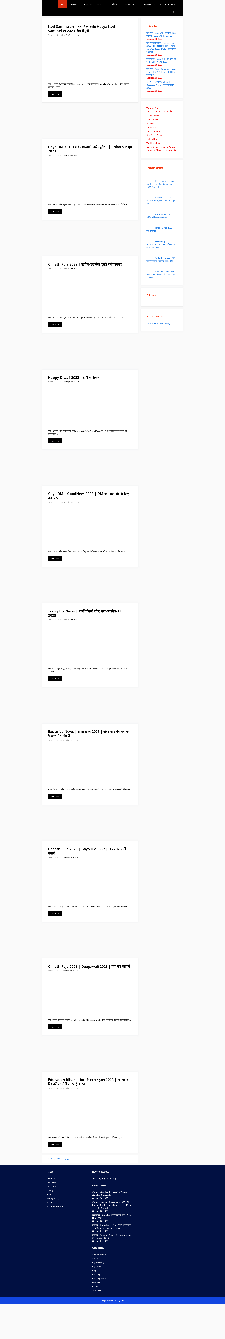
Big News (96, 1266)
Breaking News (99, 1278)
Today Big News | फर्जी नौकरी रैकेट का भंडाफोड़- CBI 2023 (86, 613)
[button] (174, 12)
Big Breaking (98, 1262)
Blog (94, 1270)
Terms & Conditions (147, 4)
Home (62, 4)
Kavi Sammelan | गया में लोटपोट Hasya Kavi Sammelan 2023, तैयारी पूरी (81, 28)
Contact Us (100, 4)
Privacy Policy (128, 4)
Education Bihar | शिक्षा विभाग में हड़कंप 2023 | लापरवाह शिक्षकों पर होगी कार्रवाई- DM (88, 1081)
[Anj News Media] (54, 4)
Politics (95, 1286)
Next (65, 1159)
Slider (49, 1202)
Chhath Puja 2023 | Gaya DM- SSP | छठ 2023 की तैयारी (87, 851)
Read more (54, 94)
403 (59, 1159)
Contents (73, 4)
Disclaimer (114, 4)
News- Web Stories (167, 4)
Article (95, 1258)
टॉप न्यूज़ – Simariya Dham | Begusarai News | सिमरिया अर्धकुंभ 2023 (160, 84)
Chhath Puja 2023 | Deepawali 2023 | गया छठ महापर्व (89, 966)
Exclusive (96, 1282)
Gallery (50, 1190)
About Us (88, 4)
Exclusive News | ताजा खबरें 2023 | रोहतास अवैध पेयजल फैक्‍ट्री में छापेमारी (88, 733)
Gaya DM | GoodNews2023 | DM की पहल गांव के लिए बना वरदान (88, 495)
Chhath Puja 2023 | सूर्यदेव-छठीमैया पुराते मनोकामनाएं (85, 264)
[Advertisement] (90, 121)
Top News (96, 1290)
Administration (99, 1254)
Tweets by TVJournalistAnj (158, 323)
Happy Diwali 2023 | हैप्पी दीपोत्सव (73, 377)
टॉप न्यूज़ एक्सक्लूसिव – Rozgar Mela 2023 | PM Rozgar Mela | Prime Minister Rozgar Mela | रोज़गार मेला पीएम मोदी (112, 1205)
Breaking (96, 1274)
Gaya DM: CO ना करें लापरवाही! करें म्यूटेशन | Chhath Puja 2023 (90, 148)
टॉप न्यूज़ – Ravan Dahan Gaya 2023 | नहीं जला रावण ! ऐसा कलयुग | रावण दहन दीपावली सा (161, 71)
